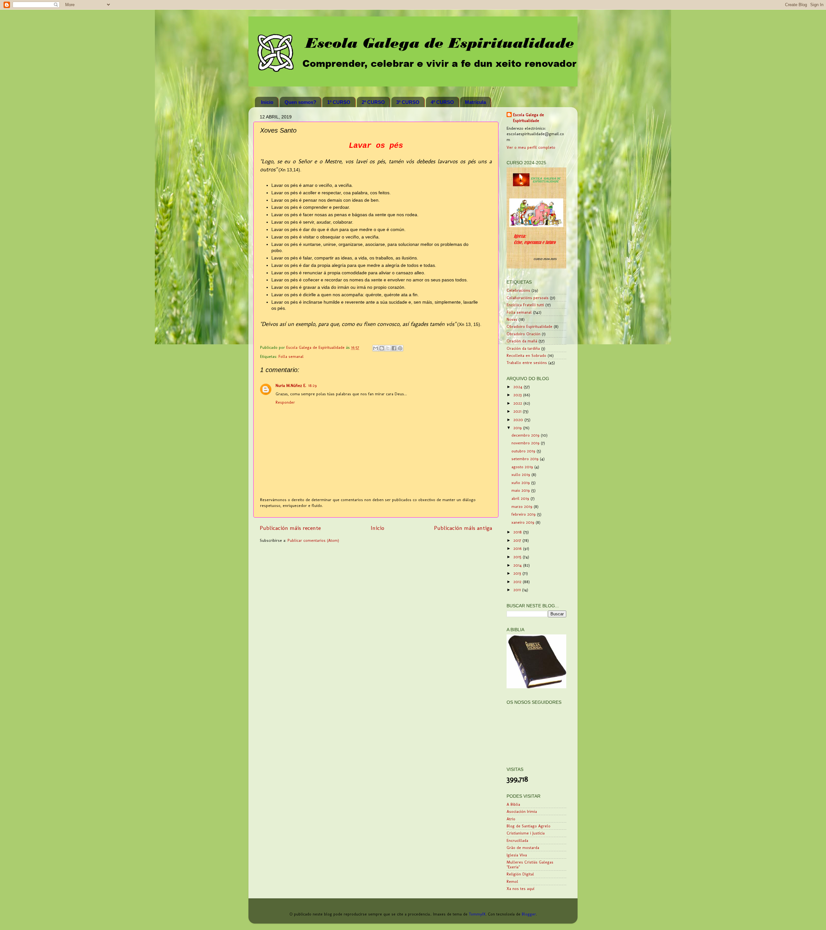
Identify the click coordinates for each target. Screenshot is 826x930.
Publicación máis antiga (463, 527)
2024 (518, 386)
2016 (518, 548)
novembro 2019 (526, 442)
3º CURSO (407, 102)
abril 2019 (520, 498)
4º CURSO (442, 102)
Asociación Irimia (522, 811)
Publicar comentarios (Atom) (313, 540)
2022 (518, 403)
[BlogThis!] (381, 348)
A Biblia (513, 804)
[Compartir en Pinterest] (400, 348)
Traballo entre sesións (527, 362)
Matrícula (475, 102)
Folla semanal (291, 356)
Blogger (529, 914)
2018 (518, 532)
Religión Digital (520, 874)
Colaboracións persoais (528, 297)
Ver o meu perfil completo (531, 147)
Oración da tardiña (523, 348)
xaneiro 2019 (523, 522)
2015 (518, 556)
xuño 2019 (521, 482)
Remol (512, 881)
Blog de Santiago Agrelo (528, 826)
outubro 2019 (524, 451)
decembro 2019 (526, 435)
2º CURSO (373, 102)
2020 (518, 419)
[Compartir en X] (388, 348)
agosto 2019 (522, 466)
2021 (518, 411)
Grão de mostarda (523, 847)
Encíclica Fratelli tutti (525, 304)
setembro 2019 (525, 458)
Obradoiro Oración (523, 333)
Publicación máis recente (290, 527)
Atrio (511, 818)
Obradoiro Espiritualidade (529, 326)
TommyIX (477, 914)
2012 (518, 581)
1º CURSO (338, 102)
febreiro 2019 (524, 514)
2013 (517, 573)
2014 (518, 565)
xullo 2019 (521, 474)
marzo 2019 (522, 506)
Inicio (267, 102)
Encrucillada (517, 840)
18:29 (312, 385)
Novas (512, 319)
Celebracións (518, 290)
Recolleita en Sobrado (526, 355)
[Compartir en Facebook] (394, 348)
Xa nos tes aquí (520, 888)
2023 (518, 394)
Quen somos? (300, 102)
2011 (517, 589)
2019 (518, 427)
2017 (517, 540)
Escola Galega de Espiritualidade (528, 117)
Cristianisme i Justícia (526, 833)
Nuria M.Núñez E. (291, 385)
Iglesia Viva (517, 855)
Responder (285, 402)
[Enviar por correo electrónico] (375, 348)
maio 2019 (521, 490)
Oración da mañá (522, 341)
